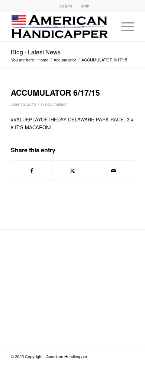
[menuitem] (66, 6)
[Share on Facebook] (31, 170)
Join (85, 6)
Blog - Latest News (36, 52)
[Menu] (124, 26)
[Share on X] (72, 170)
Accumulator (56, 104)
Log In (65, 6)
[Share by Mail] (113, 170)
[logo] (60, 26)
